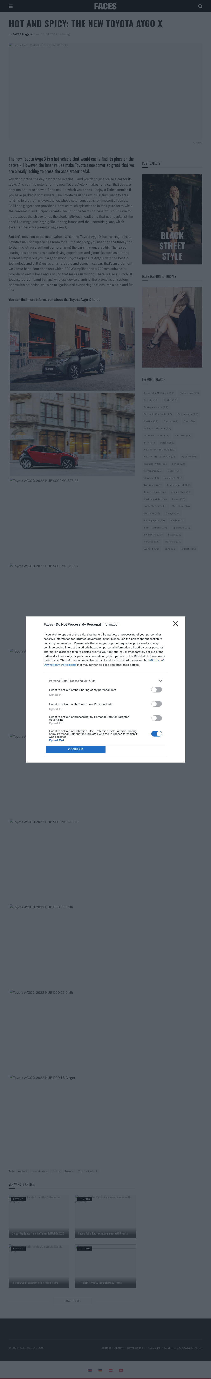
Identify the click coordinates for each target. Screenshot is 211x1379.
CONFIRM (75, 749)
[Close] (177, 625)
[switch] (156, 689)
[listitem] (105, 680)
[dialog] (105, 689)
